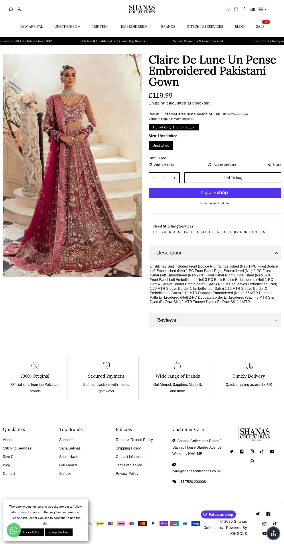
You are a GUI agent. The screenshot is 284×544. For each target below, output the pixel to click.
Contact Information (131, 457)
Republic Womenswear (177, 118)
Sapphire (66, 440)
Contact (9, 473)
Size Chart (11, 457)
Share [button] (277, 165)
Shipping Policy (128, 448)
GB (252, 9)
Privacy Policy (127, 473)
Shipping (157, 103)
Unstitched (160, 145)
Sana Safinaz (70, 448)
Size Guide (157, 158)
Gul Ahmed (68, 465)
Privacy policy (31, 532)
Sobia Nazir (68, 457)
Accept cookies (58, 532)
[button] (244, 9)
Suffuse (65, 473)
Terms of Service (129, 465)
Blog (6, 465)
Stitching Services (17, 448)
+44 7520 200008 (192, 482)
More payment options (214, 203)
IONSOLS (238, 534)
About (7, 440)
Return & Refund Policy (134, 440)
